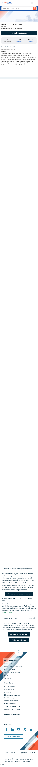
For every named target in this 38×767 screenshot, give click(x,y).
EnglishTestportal (10, 703)
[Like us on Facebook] (6, 729)
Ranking (31, 41)
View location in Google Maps (14, 477)
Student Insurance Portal (10, 612)
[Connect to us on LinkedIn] (12, 729)
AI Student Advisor (10, 669)
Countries (8, 46)
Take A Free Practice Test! (19, 634)
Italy (14, 46)
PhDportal (7, 692)
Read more (4, 252)
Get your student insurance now (19, 594)
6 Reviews (19, 41)
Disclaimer (32, 752)
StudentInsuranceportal (12, 706)
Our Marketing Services (12, 672)
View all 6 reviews (8, 514)
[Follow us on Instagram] (31, 729)
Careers (6, 675)
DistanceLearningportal (12, 695)
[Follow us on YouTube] (19, 729)
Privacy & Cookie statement (23, 752)
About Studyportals (10, 664)
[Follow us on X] (25, 729)
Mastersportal (9, 689)
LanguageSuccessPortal (12, 709)
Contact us (7, 678)
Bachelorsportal (9, 686)
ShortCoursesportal (10, 698)
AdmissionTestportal (11, 701)
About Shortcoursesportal (13, 667)
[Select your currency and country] (6, 719)
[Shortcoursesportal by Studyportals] (7, 2)
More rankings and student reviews (13, 411)
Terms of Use (6, 752)
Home (2, 46)
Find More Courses (20, 33)
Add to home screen (14, 736)
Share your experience (17, 552)
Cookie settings (13, 752)
